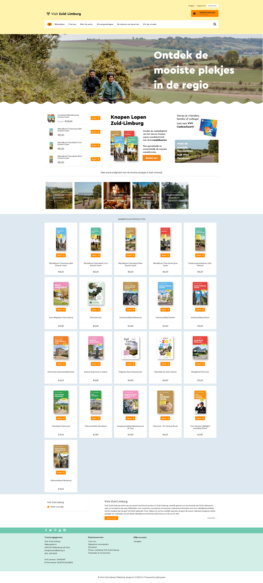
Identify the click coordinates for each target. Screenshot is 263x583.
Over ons (110, 518)
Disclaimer (92, 547)
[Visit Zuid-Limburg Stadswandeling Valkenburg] (130, 293)
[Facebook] (46, 530)
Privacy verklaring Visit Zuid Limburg (103, 550)
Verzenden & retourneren (99, 553)
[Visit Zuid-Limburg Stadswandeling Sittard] (200, 293)
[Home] (49, 24)
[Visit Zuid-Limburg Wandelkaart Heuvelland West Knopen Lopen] (51, 158)
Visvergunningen (105, 24)
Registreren (201, 6)
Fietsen (72, 24)
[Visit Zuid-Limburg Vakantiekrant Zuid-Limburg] (165, 347)
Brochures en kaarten (128, 24)
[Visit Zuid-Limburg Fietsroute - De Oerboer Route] (165, 402)
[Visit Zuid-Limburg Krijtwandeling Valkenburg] (61, 456)
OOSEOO (138, 577)
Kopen (94, 118)
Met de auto (86, 24)
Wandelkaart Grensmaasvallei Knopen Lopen (70, 130)
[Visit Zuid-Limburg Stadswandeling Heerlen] (165, 293)
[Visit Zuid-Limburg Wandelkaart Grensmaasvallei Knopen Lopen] (51, 131)
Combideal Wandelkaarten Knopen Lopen (68, 116)
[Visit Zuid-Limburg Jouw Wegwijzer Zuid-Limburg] (61, 293)
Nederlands (212, 6)
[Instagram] (64, 530)
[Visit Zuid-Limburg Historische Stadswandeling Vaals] (61, 347)
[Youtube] (60, 530)
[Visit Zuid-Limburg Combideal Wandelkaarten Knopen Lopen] (51, 117)
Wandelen (60, 24)
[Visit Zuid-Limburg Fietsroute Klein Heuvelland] (95, 402)
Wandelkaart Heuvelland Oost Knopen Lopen (70, 143)
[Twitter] (50, 530)
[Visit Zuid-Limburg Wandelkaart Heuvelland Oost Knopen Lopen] (51, 145)
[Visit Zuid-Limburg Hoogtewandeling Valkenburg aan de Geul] (130, 402)
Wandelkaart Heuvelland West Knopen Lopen (70, 157)
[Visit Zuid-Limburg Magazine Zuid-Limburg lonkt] (130, 347)
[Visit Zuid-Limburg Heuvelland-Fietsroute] (61, 402)
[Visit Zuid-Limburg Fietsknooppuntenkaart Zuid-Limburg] (200, 239)
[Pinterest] (55, 530)
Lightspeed (160, 577)
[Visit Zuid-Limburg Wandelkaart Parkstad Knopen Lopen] (165, 239)
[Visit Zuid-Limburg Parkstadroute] (95, 293)
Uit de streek (149, 24)
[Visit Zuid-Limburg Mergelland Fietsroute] (200, 347)
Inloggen (191, 6)
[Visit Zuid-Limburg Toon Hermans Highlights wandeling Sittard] (200, 402)
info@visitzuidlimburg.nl (55, 550)
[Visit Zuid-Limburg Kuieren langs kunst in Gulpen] (95, 347)
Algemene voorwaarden (98, 544)
